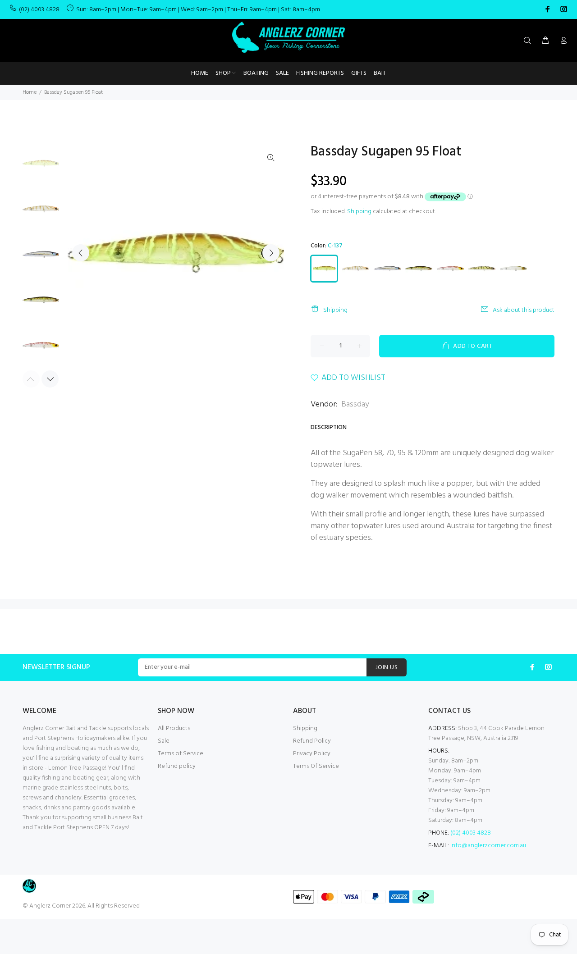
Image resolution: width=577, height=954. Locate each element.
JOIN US (387, 667)
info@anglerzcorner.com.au (488, 845)
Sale (163, 741)
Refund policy (177, 766)
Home (30, 92)
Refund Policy (312, 741)
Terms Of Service (316, 766)
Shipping (359, 211)
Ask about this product (523, 310)
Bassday (355, 404)
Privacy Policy (311, 754)
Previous (80, 252)
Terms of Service (180, 754)
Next (270, 252)
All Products (174, 728)
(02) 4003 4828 (39, 10)
